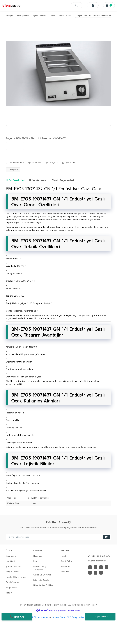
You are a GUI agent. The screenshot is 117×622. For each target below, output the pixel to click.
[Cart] (109, 5)
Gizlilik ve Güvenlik (42, 575)
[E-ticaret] (58, 610)
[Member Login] (93, 5)
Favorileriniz (66, 566)
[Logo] (11, 5)
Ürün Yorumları (38, 180)
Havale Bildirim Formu (16, 577)
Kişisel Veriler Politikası (43, 585)
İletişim (9, 593)
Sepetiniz (65, 572)
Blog (35, 561)
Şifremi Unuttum (13, 566)
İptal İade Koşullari (41, 580)
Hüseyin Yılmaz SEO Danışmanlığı (68, 617)
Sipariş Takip (66, 561)
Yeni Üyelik (11, 556)
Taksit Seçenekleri (63, 180)
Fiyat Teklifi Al (102, 616)
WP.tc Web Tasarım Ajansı (35, 617)
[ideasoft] (42, 610)
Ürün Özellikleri (15, 180)
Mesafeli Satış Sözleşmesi (39, 568)
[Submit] (106, 537)
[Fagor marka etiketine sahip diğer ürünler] (15, 146)
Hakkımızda (38, 556)
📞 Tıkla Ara (17, 616)
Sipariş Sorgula (12, 582)
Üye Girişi (10, 561)
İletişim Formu (12, 572)
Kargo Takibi (11, 587)
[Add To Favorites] (15, 162)
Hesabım (65, 556)
